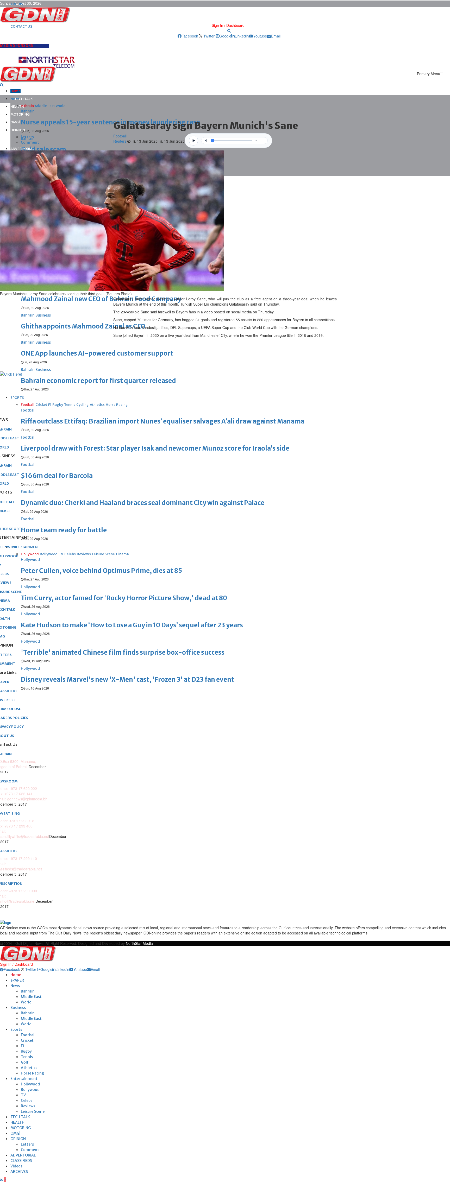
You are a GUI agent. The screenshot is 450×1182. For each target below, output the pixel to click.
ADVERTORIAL (22, 149)
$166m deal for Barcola (57, 476)
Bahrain (28, 991)
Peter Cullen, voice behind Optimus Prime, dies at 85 (101, 571)
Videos (16, 1166)
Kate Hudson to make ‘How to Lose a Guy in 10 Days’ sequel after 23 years (132, 625)
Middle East (31, 996)
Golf (25, 1062)
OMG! (15, 122)
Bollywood (30, 1089)
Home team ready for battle (64, 530)
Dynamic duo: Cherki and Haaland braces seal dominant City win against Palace (142, 503)
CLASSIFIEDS (21, 1160)
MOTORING (20, 114)
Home (15, 91)
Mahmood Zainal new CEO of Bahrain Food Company (101, 299)
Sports (16, 1029)
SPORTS (17, 397)
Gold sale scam (43, 150)
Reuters (120, 141)
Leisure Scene (33, 1111)
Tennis (27, 1056)
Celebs (26, 1100)
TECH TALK (23, 99)
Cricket (27, 1040)
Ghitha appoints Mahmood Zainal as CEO (83, 326)
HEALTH (17, 106)
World (26, 1002)
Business (18, 1007)
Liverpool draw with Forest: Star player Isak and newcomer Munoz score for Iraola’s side (155, 448)
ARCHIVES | (20, 4)
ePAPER (17, 980)
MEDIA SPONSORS (16, 45)
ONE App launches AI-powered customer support (97, 353)
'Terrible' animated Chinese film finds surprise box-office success (122, 652)
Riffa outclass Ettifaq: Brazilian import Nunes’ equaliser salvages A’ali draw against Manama (162, 421)
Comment (30, 142)
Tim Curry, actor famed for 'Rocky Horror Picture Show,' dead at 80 (124, 598)
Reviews (28, 1106)
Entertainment (24, 1078)
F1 (22, 1046)
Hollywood (30, 1084)
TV (23, 1095)
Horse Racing (32, 1073)
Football (120, 135)
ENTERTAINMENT (25, 547)
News (15, 985)
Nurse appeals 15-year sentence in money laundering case (110, 122)
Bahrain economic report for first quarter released (98, 381)
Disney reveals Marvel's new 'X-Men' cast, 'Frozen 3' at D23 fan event (127, 679)
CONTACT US (21, 26)
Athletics (29, 1067)
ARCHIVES (19, 1171)
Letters (27, 137)
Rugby (26, 1051)
